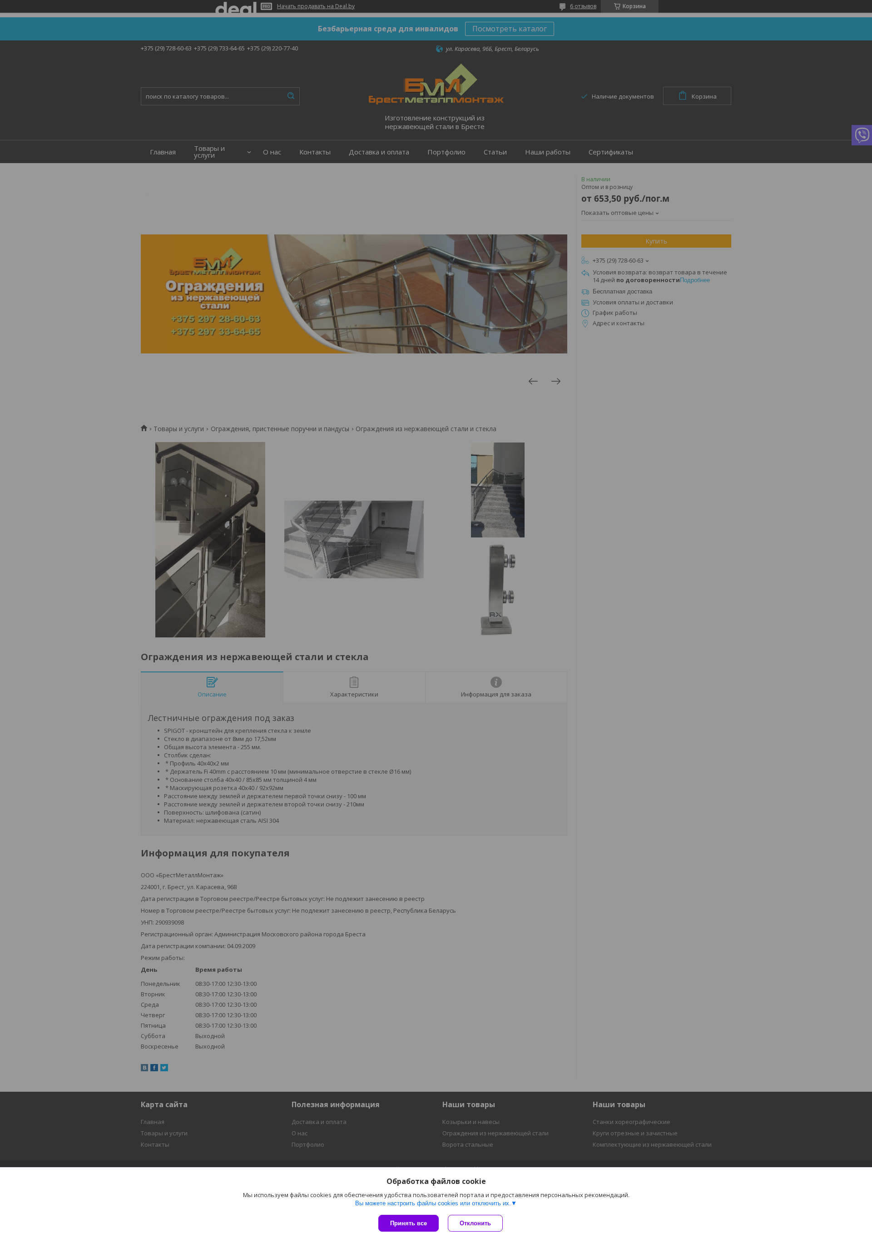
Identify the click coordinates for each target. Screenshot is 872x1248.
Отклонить (475, 1223)
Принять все (408, 1223)
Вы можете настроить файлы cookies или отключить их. (433, 1203)
